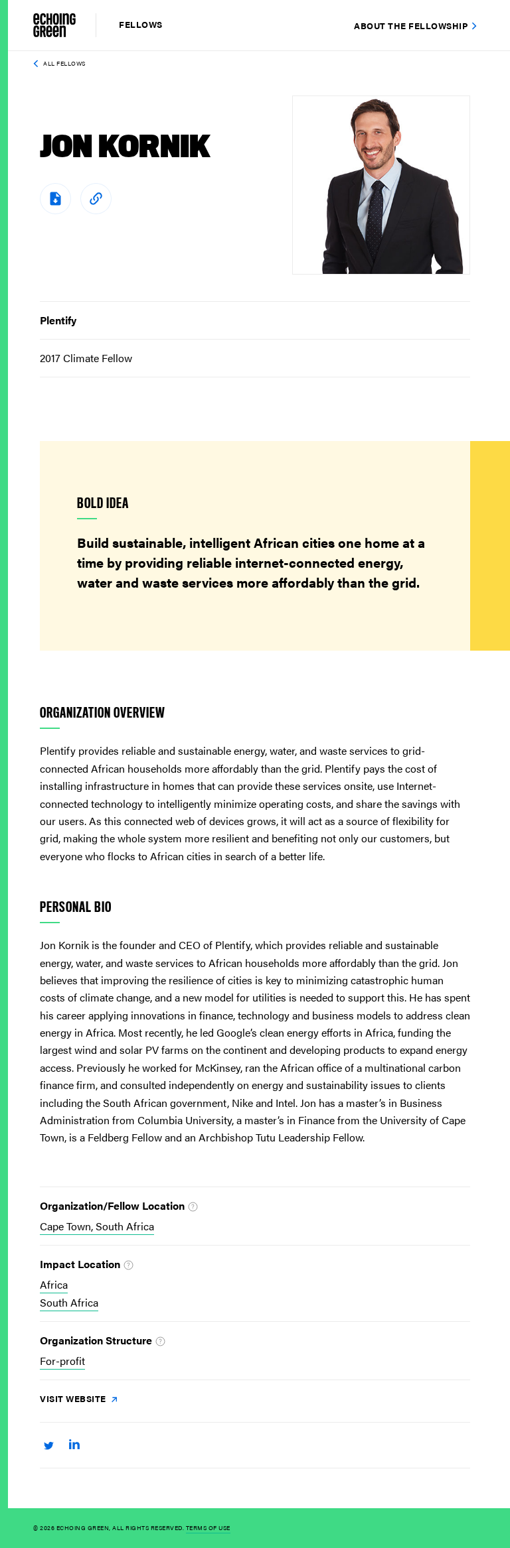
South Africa (69, 1302)
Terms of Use (208, 1527)
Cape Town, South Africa (97, 1226)
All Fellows (64, 63)
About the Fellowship (411, 25)
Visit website (74, 1398)
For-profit (62, 1360)
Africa (54, 1284)
